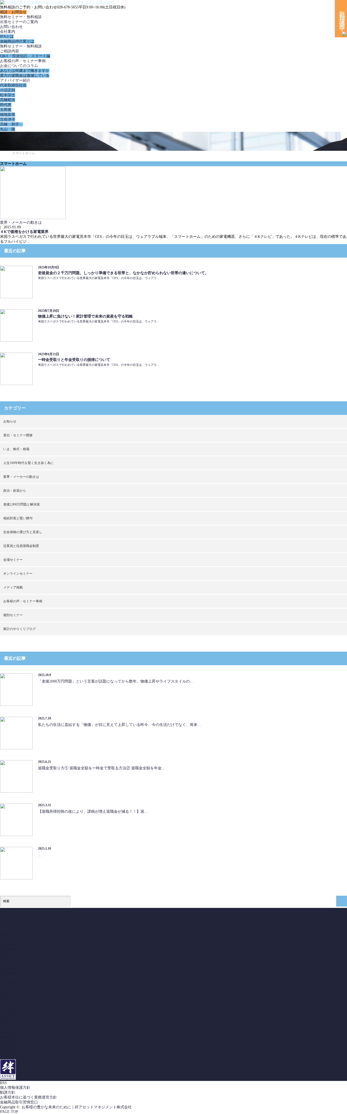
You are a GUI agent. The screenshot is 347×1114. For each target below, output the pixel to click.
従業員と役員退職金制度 (21, 546)
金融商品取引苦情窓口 (19, 1102)
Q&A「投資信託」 (15, 925)
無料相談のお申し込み (19, 944)
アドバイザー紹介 (15, 80)
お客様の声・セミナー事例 (23, 61)
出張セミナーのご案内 (19, 22)
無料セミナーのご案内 (19, 935)
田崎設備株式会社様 (17, 974)
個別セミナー (13, 615)
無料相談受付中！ (342, 18)
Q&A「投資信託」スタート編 (25, 56)
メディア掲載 (13, 587)
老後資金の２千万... (17, 1037)
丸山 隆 (7, 129)
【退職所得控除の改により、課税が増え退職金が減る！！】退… (93, 811)
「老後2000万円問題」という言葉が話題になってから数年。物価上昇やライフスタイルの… (116, 681)
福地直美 (7, 115)
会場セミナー (13, 560)
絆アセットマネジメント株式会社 (47, 1064)
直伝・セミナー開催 (18, 435)
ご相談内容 (9, 51)
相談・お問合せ (13, 12)
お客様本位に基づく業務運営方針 (28, 1097)
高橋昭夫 (7, 100)
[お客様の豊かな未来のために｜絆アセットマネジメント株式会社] (57, 2)
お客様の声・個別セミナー (23, 959)
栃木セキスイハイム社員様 (23, 969)
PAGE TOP (9, 1112)
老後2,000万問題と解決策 (21, 504)
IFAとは (7, 36)
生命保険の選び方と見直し (22, 532)
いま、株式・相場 (16, 449)
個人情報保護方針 (15, 1088)
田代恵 (5, 105)
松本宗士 (7, 95)
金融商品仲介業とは (17, 41)
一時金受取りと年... (17, 1047)
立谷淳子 (7, 119)
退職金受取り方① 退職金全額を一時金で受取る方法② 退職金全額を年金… (101, 768)
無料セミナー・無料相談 (21, 17)
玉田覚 (5, 110)
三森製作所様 (11, 964)
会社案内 (7, 32)
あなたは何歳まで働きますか (24, 71)
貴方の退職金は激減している (24, 75)
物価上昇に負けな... (17, 1042)
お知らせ (9, 421)
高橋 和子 (11, 124)
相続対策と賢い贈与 (18, 518)
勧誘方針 (7, 1092)
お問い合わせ (11, 27)
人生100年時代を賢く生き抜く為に (28, 463)
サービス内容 (11, 930)
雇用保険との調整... (17, 1057)
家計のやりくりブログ (19, 629)
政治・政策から (14, 490)
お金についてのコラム (19, 66)
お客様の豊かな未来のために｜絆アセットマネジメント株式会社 (77, 1107)
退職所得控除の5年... (18, 1052)
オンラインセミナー (18, 573)
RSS (3, 1083)
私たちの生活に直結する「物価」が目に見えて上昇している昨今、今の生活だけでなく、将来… (119, 725)
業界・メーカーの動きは (21, 222)
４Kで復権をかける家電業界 (24, 232)
